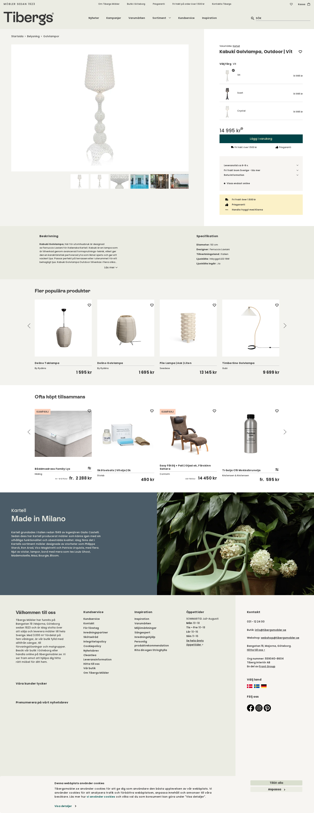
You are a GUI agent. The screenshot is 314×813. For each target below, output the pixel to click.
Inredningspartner (95, 632)
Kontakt (88, 623)
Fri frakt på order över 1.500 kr (188, 3)
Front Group (267, 666)
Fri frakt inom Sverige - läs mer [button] (242, 170)
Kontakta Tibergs (221, 3)
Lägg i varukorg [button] (261, 139)
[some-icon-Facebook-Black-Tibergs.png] (250, 708)
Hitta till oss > (256, 650)
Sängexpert (142, 632)
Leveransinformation (97, 659)
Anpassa (274, 789)
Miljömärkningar (145, 628)
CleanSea (89, 655)
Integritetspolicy (94, 641)
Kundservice (186, 18)
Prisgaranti (159, 3)
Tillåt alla (276, 783)
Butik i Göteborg (136, 3)
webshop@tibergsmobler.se (280, 638)
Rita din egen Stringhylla (150, 650)
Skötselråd (90, 637)
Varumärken (136, 18)
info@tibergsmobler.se (270, 630)
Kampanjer (113, 18)
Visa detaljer (63, 806)
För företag (91, 628)
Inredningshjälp (144, 637)
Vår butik (89, 668)
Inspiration (209, 18)
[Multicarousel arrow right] (285, 326)
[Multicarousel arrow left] (29, 326)
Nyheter (93, 18)
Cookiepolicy (92, 646)
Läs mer (109, 267)
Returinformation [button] (234, 175)
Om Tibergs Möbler (108, 3)
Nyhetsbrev (91, 650)
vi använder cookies (101, 796)
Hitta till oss (91, 664)
